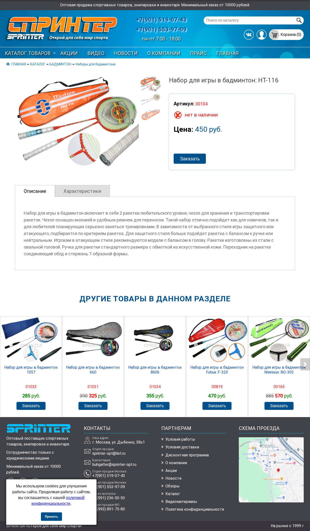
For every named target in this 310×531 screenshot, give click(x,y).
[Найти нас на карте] (271, 501)
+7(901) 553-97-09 (161, 29)
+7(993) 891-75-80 (108, 509)
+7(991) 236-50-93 (108, 498)
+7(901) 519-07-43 (161, 19)
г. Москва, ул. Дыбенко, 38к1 (118, 442)
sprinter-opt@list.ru (108, 453)
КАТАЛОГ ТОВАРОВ (28, 53)
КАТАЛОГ (37, 64)
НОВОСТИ (126, 53)
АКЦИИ (69, 53)
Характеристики (82, 191)
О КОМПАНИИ (163, 53)
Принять (51, 516)
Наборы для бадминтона (96, 64)
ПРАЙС (198, 53)
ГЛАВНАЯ (227, 53)
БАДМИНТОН (60, 64)
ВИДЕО (95, 53)
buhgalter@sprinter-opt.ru (114, 464)
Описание (35, 191)
